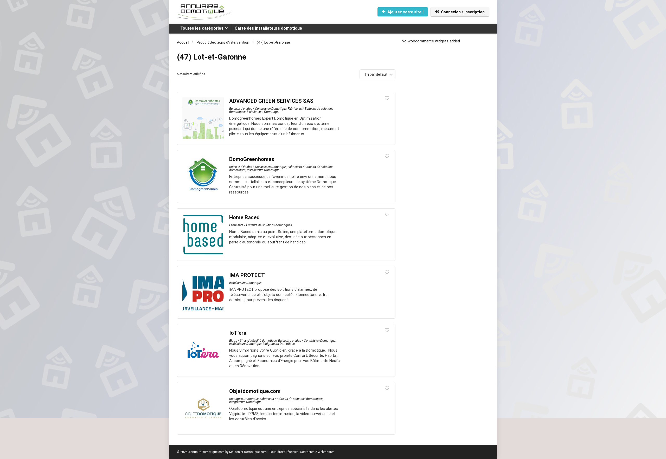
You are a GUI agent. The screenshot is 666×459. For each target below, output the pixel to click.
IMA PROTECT (247, 275)
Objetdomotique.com (254, 391)
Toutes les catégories (201, 28)
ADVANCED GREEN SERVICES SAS (271, 101)
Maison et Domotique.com (248, 452)
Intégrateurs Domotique (279, 344)
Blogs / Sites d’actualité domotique (253, 340)
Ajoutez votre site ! (405, 12)
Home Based (244, 217)
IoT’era (237, 333)
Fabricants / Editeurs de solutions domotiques (260, 225)
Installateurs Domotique (263, 112)
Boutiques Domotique (244, 399)
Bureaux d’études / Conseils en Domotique (257, 109)
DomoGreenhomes (251, 159)
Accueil (183, 42)
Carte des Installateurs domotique (268, 28)
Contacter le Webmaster (317, 452)
